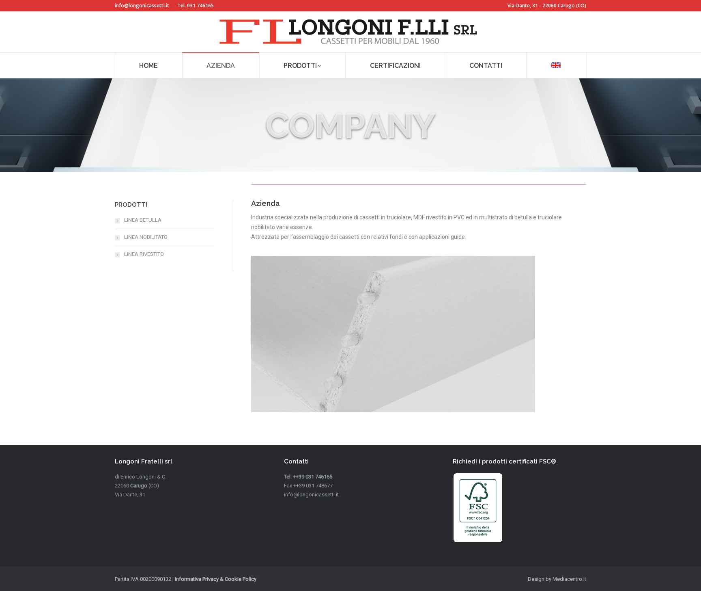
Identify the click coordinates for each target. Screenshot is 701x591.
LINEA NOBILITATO (146, 237)
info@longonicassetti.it (142, 5)
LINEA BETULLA (142, 220)
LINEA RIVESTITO (144, 254)
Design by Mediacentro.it (557, 579)
